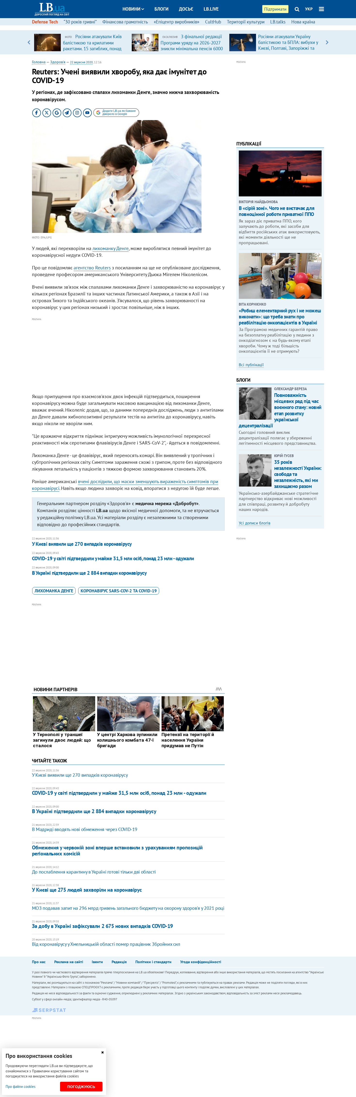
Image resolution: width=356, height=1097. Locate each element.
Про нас (39, 961)
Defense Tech (45, 22)
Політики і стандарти (153, 961)
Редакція (119, 961)
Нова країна (303, 22)
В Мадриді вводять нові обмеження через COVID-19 (84, 829)
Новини (131, 9)
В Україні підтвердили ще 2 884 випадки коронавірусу (89, 573)
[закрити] (102, 1052)
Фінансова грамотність (125, 22)
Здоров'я (57, 61)
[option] (81, 42)
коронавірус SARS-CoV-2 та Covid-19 (119, 591)
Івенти (97, 961)
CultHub (213, 22)
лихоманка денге (54, 591)
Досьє (186, 9)
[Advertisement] (128, 356)
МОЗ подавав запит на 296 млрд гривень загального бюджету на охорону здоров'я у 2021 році (128, 908)
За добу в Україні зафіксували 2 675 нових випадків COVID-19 (102, 926)
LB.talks (278, 22)
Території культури (245, 22)
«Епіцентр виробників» (176, 22)
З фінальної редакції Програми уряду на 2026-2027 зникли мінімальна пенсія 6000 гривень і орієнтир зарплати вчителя (192, 48)
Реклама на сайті (68, 961)
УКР (309, 9)
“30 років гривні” (80, 22)
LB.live (211, 9)
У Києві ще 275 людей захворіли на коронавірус (87, 889)
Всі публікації (251, 364)
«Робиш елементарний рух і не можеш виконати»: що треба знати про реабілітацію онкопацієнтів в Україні (280, 316)
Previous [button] (29, 42)
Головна (39, 61)
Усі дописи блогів (254, 523)
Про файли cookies (20, 1086)
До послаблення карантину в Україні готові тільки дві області (94, 872)
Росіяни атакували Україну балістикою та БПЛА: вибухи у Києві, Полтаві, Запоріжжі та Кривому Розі (288, 45)
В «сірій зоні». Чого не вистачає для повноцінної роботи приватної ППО (276, 211)
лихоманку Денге (111, 248)
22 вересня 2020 (81, 62)
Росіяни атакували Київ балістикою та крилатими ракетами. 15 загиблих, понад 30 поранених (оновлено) (92, 45)
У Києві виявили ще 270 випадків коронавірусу (82, 544)
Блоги (162, 9)
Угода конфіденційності (200, 961)
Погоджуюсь (81, 1087)
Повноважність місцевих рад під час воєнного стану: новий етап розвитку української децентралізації (280, 410)
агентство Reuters (92, 268)
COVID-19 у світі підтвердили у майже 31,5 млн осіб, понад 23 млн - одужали (113, 558)
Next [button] (327, 42)
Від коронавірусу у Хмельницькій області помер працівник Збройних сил (106, 944)
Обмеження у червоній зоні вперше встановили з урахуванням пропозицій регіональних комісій (117, 850)
